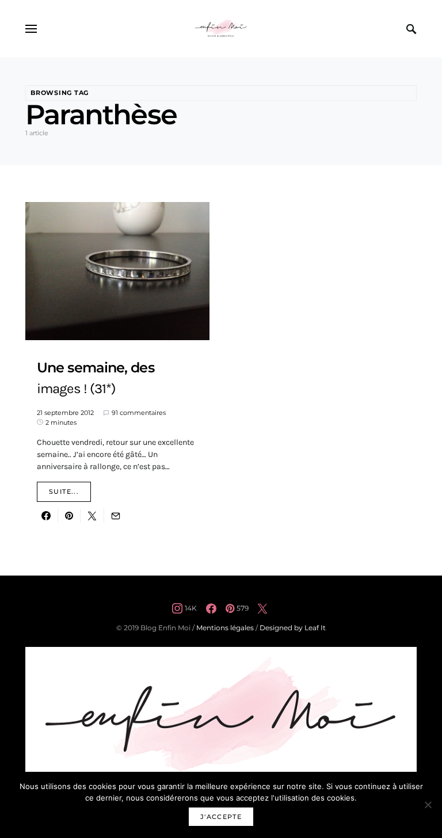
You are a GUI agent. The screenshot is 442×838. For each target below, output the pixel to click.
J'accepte (221, 817)
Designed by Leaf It (293, 627)
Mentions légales (225, 627)
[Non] (427, 804)
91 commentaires (139, 413)
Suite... (64, 491)
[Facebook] (211, 608)
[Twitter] (262, 608)
